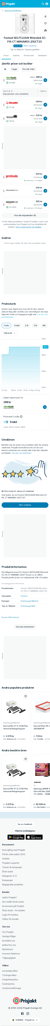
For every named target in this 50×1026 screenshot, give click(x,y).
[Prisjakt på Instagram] (27, 1013)
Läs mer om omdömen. (22, 453)
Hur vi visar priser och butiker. (29, 227)
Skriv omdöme (30, 46)
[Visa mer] (4, 80)
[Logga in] (46, 4)
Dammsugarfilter (28, 606)
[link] (16, 717)
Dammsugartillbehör (13, 10)
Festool (24, 596)
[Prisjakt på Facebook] (22, 1013)
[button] (45, 16)
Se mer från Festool (10, 617)
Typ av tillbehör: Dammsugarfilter (25, 49)
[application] (25, 365)
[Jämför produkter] (45, 30)
